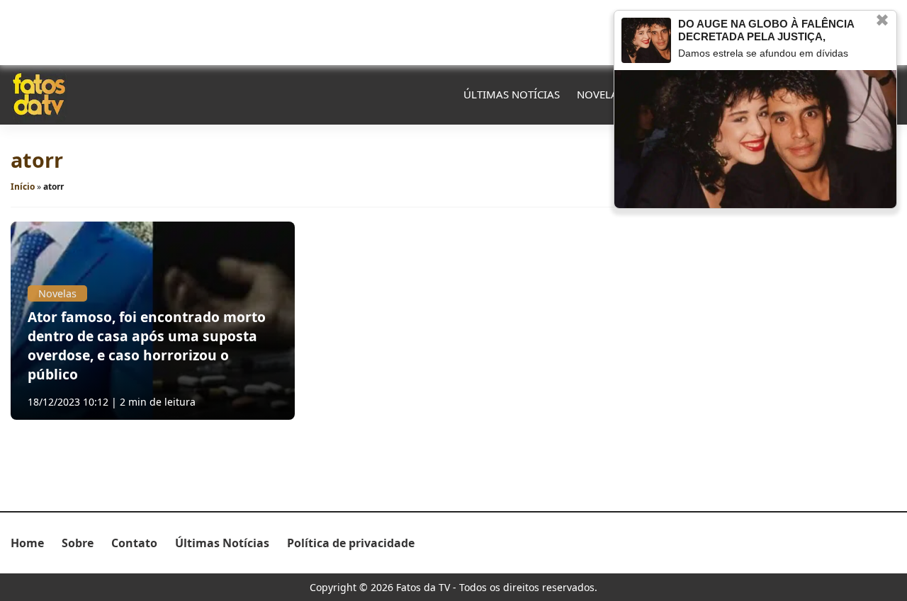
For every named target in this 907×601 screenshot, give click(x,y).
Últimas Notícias (511, 94)
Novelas (600, 94)
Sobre (78, 543)
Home (27, 543)
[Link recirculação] (646, 40)
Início (23, 187)
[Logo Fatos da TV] (39, 94)
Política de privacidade (351, 543)
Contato (134, 543)
